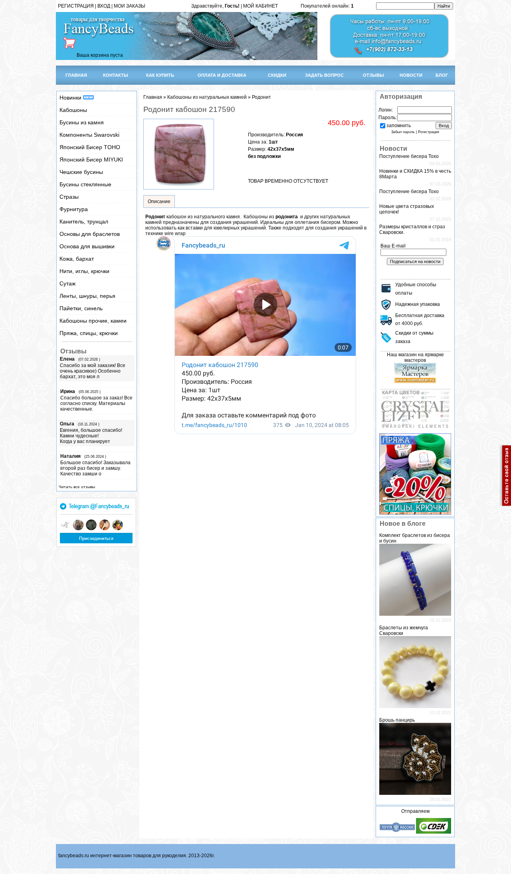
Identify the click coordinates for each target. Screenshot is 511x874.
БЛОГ (442, 75)
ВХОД (103, 6)
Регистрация (428, 132)
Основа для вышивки (87, 246)
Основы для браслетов (89, 234)
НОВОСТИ (411, 75)
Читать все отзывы (77, 487)
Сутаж (67, 283)
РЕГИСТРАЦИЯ (76, 6)
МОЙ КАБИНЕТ (260, 6)
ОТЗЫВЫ (373, 75)
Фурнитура (73, 209)
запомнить (398, 125)
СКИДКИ (277, 75)
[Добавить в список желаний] (254, 166)
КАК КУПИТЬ (160, 75)
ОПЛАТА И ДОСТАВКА (222, 75)
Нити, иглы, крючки (84, 271)
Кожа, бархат (76, 258)
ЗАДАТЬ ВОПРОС (324, 75)
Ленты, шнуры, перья (87, 296)
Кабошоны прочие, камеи (93, 320)
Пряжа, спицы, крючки (88, 333)
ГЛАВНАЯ (76, 75)
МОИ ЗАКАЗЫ (129, 6)
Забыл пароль (403, 132)
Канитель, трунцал (83, 221)
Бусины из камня (81, 122)
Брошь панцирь (397, 720)
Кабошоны (73, 110)
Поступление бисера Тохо (409, 156)
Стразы (69, 197)
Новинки (71, 97)
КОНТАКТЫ (115, 75)
